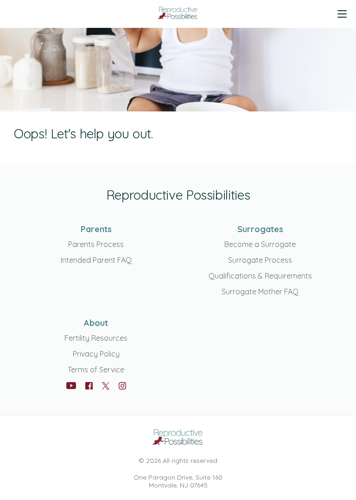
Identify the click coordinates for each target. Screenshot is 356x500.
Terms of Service (96, 369)
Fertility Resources (95, 338)
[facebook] (89, 386)
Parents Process (96, 244)
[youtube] (71, 385)
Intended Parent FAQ (96, 260)
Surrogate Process (260, 260)
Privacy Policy (96, 353)
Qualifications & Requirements (260, 275)
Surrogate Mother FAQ (260, 291)
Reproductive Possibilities (178, 195)
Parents (96, 229)
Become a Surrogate (260, 244)
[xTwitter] (105, 386)
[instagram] (122, 386)
